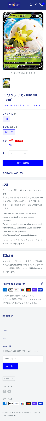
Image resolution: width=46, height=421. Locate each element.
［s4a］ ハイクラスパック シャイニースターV (21, 105)
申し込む (10, 366)
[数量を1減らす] (11, 153)
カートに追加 (23, 163)
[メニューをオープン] (4, 5)
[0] (41, 4)
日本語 (6, 379)
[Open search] (31, 4)
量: (4, 153)
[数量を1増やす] (25, 153)
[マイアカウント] (36, 4)
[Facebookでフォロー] (4, 391)
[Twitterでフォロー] (9, 391)
